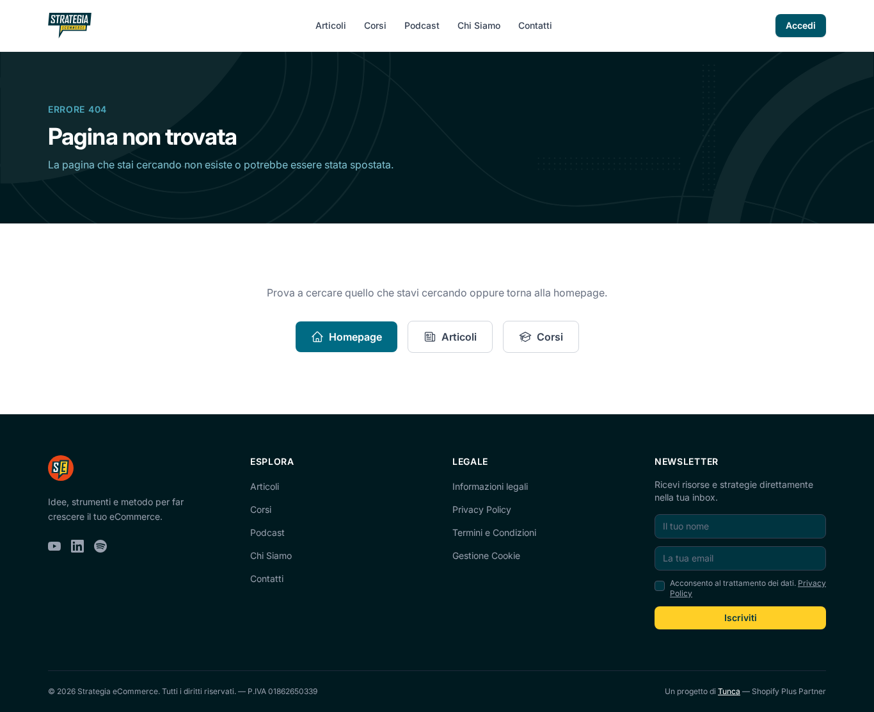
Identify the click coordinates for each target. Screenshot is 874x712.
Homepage (355, 336)
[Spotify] (100, 546)
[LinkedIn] (77, 546)
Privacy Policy (481, 509)
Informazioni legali (490, 486)
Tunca (729, 691)
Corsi (375, 25)
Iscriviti (740, 617)
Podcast (422, 25)
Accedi (801, 25)
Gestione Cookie (486, 555)
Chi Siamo (478, 25)
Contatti (535, 25)
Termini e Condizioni (494, 532)
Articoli (330, 25)
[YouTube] (54, 546)
